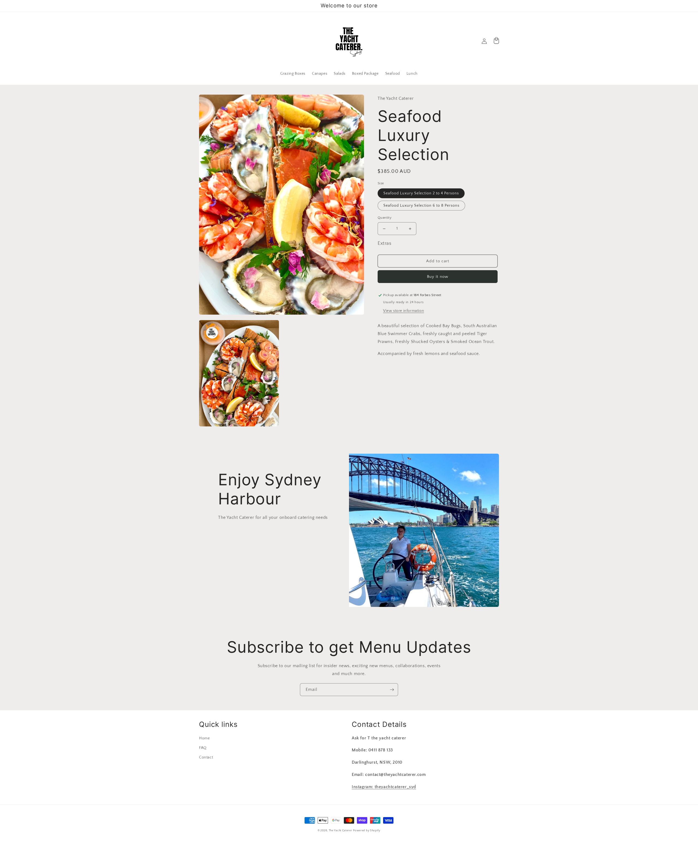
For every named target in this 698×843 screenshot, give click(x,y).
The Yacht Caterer (340, 830)
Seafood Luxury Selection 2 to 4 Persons (421, 193)
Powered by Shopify (366, 830)
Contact (206, 757)
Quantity (385, 218)
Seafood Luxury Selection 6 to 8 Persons (421, 206)
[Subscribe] (392, 689)
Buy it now (437, 277)
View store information (403, 311)
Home (204, 738)
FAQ (203, 748)
